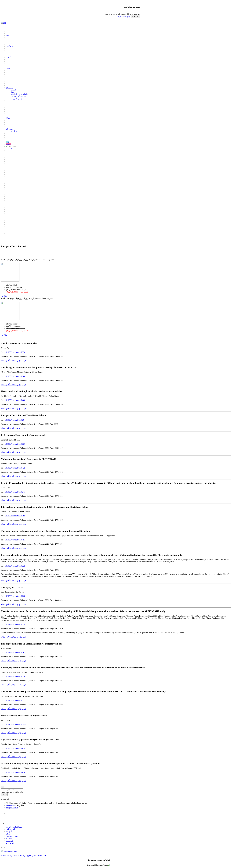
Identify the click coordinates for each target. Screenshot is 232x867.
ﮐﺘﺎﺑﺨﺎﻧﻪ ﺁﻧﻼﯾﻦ (10, 46)
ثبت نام (8, 144)
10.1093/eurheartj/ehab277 (15, 492)
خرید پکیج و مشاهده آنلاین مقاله (13, 360)
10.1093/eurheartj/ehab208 (15, 596)
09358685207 (11, 805)
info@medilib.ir (12, 808)
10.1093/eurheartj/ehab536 (15, 352)
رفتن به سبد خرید (124, 16)
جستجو (4, 794)
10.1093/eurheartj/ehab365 (15, 652)
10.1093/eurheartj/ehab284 (15, 420)
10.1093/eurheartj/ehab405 (15, 516)
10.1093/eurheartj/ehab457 (15, 540)
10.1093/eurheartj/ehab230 (15, 676)
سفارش (4, 296)
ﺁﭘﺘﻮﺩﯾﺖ (8, 57)
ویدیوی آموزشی (16, 98)
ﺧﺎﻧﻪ (7, 35)
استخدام (9, 838)
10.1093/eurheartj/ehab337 (15, 444)
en (11, 148)
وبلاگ (8, 118)
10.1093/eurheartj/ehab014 (15, 748)
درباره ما (14, 131)
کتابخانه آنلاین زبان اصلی (19, 94)
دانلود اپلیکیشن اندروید (14, 827)
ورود (7, 142)
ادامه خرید (135, 16)
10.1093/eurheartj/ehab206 (15, 376)
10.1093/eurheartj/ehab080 (15, 400)
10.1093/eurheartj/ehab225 (15, 566)
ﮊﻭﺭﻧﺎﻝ (8, 68)
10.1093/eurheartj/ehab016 (15, 772)
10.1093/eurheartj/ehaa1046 (15, 724)
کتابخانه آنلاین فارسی (18, 96)
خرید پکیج (9, 88)
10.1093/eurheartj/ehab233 (15, 700)
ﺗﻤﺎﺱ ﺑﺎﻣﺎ (9, 129)
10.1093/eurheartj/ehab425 (15, 468)
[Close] (138, 12)
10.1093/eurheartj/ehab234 (15, 624)
